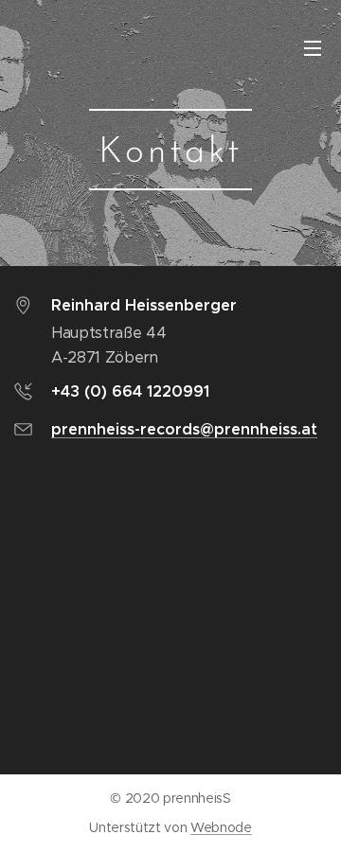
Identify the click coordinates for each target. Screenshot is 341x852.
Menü (313, 47)
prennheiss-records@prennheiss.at (184, 429)
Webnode (221, 827)
